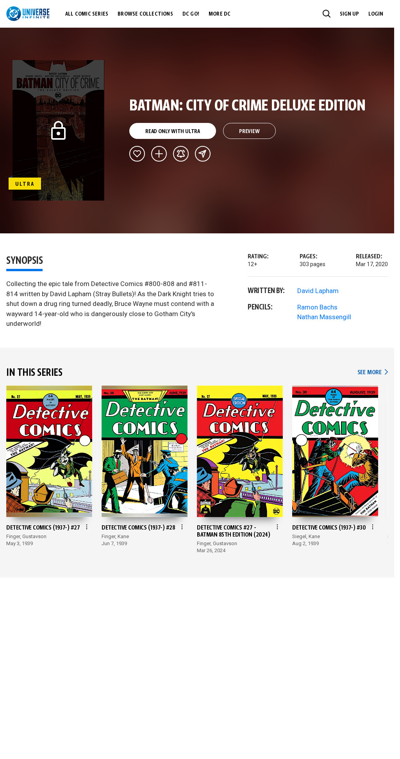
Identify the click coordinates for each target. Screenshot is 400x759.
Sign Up (349, 14)
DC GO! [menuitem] (190, 14)
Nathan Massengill (324, 317)
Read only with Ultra (172, 131)
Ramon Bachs (317, 307)
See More (372, 372)
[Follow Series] (181, 154)
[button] (326, 13)
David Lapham (318, 291)
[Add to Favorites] (137, 154)
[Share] (203, 154)
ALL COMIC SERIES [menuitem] (86, 14)
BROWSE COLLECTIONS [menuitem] (145, 14)
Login (375, 14)
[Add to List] (159, 154)
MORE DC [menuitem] (219, 14)
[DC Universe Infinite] (28, 13)
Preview (249, 131)
